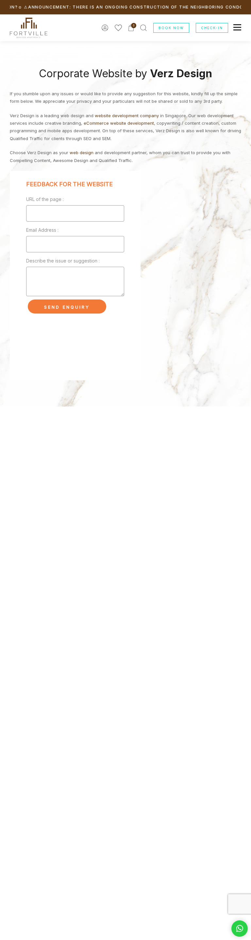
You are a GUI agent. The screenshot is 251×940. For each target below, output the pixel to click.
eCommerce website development (119, 123)
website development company (127, 115)
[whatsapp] (239, 928)
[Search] (143, 28)
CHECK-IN (212, 28)
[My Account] (105, 28)
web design (81, 152)
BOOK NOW (171, 28)
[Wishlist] (118, 28)
